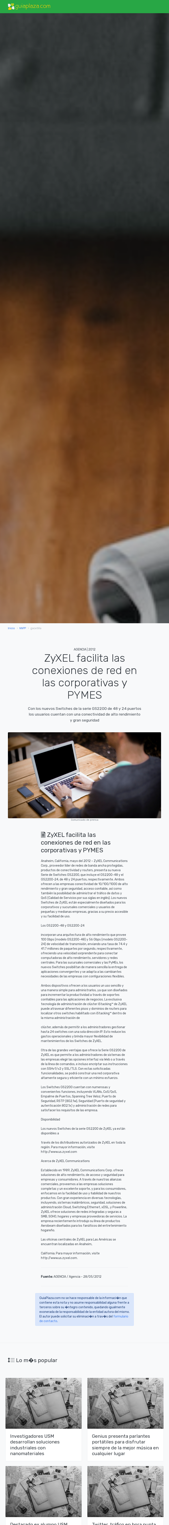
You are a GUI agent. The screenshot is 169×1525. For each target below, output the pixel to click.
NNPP (22, 628)
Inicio (11, 628)
